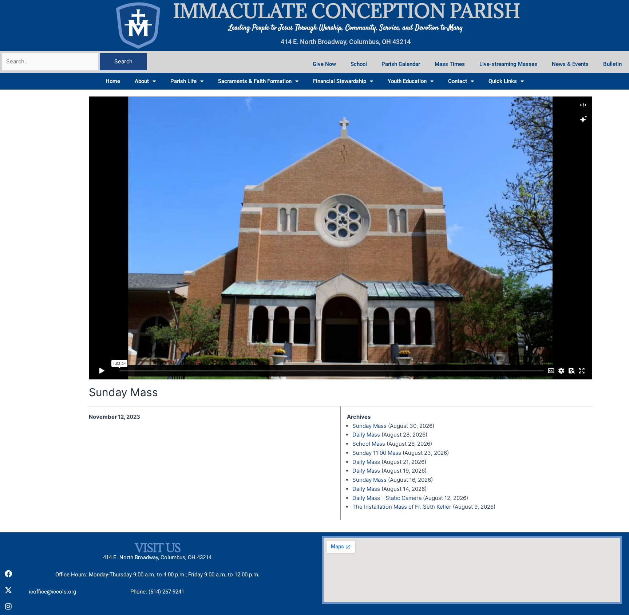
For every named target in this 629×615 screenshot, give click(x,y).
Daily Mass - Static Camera (387, 497)
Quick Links (502, 81)
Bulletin (612, 64)
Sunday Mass (369, 425)
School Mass (368, 443)
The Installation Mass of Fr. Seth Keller (401, 506)
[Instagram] (8, 606)
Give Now (324, 64)
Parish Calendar (400, 64)
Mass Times (450, 64)
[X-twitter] (8, 590)
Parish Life (183, 81)
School (359, 64)
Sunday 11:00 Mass (376, 452)
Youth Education (407, 81)
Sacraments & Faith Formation (255, 81)
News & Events (570, 64)
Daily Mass (366, 434)
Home (113, 81)
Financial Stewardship (339, 81)
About (142, 81)
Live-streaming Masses (508, 64)
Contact (457, 81)
